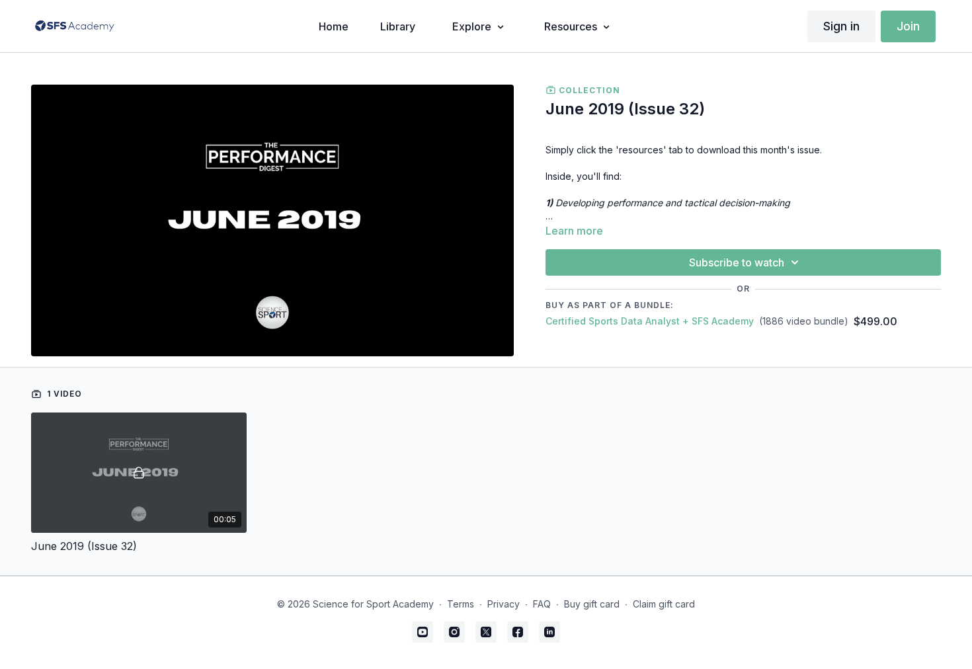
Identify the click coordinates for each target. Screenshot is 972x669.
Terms (460, 604)
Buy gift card (592, 604)
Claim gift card (664, 604)
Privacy (503, 604)
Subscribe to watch (736, 262)
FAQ (542, 604)
